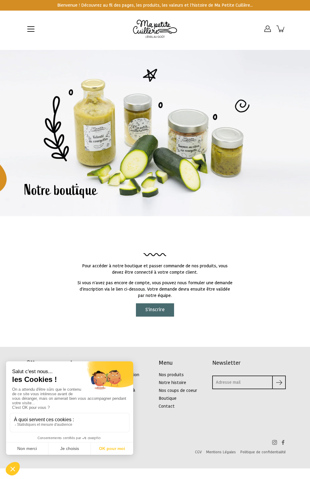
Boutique (167, 398)
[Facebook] (283, 442)
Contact (167, 406)
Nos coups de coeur (178, 390)
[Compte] (267, 29)
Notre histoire (172, 383)
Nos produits (171, 375)
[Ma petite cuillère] (155, 29)
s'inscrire (155, 309)
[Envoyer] (279, 382)
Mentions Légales (221, 452)
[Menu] (31, 29)
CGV (198, 452)
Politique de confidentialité (263, 452)
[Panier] (281, 29)
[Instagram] (274, 442)
